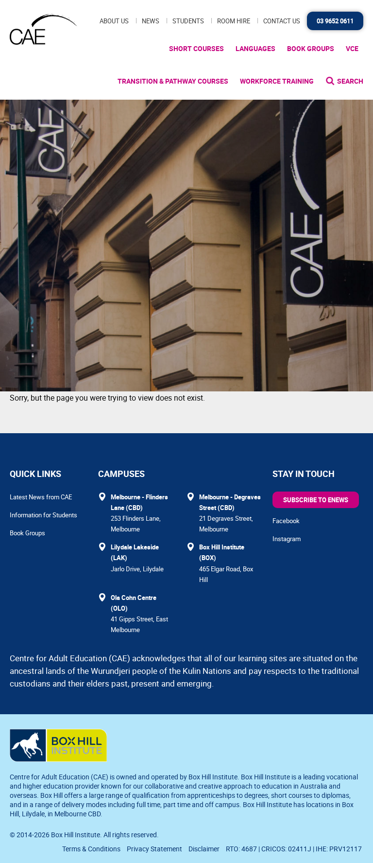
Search (350, 81)
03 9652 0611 (335, 21)
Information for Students (43, 515)
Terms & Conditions (91, 848)
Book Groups (310, 48)
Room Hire (233, 21)
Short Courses (196, 48)
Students (188, 21)
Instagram (286, 538)
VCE (352, 48)
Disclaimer (204, 848)
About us (114, 21)
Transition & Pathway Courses (173, 81)
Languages (255, 48)
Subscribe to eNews (315, 499)
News (150, 21)
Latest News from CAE (41, 497)
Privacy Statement (154, 848)
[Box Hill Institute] (58, 759)
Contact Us (281, 21)
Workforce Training (277, 81)
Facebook (286, 520)
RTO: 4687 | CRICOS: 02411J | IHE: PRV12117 (294, 848)
